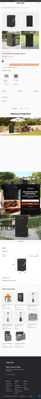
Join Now (30, 203)
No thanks (30, 206)
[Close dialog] (38, 186)
